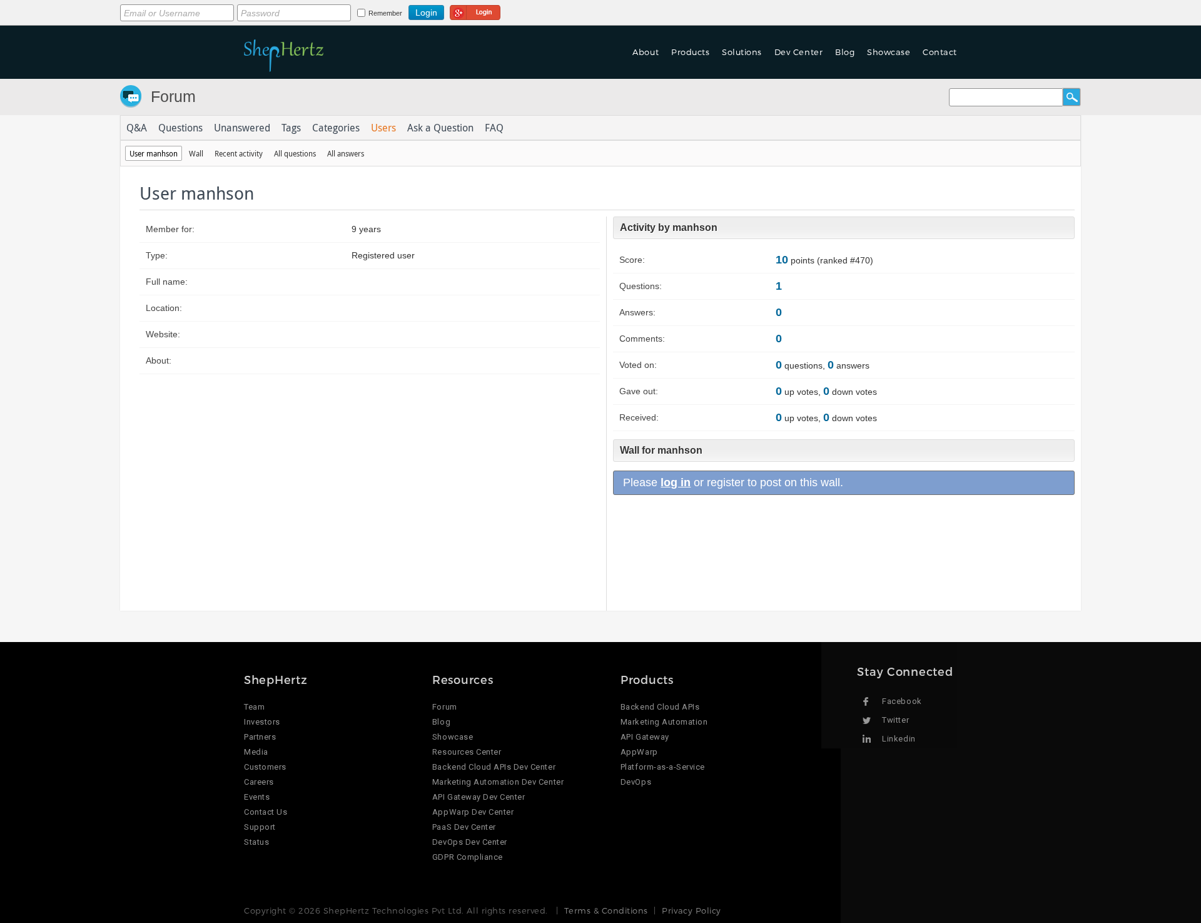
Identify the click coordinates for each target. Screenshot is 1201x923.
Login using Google (475, 10)
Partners (260, 737)
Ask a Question (440, 128)
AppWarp (639, 752)
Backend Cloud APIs (660, 706)
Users (383, 128)
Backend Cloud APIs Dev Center (493, 767)
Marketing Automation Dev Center (498, 782)
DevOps (636, 782)
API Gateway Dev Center (478, 797)
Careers (259, 782)
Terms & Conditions (605, 910)
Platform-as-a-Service (663, 767)
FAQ (494, 128)
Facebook (901, 701)
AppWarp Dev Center (473, 812)
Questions (180, 128)
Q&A (136, 128)
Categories (336, 128)
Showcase (888, 52)
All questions (295, 153)
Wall (196, 153)
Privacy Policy (691, 910)
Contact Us (265, 812)
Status (256, 842)
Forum (173, 96)
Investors (262, 722)
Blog (441, 722)
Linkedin (898, 738)
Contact (940, 52)
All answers (345, 153)
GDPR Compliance (467, 857)
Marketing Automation (664, 722)
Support (260, 827)
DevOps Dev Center (469, 842)
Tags (291, 128)
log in (676, 482)
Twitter (895, 720)
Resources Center (466, 752)
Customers (265, 767)
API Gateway (645, 737)
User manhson (153, 153)
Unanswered (242, 128)
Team (254, 706)
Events (257, 797)
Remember (385, 13)
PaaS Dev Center (464, 827)
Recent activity (239, 153)
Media (256, 752)
